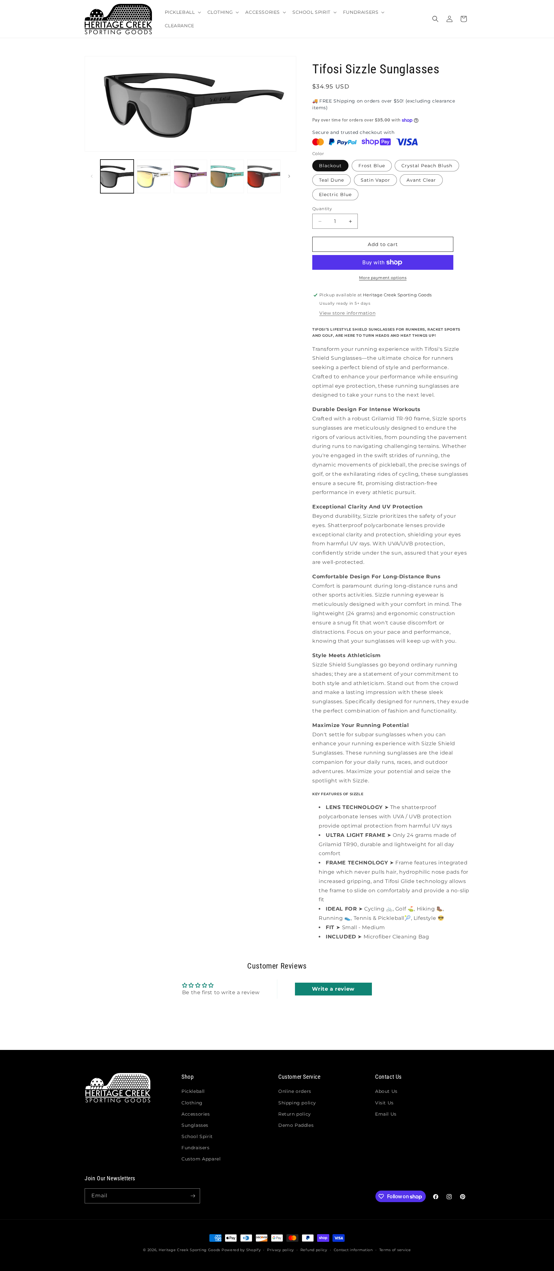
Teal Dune (331, 180)
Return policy (294, 1114)
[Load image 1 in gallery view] (117, 176)
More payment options (383, 277)
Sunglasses (194, 1125)
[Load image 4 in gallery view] (227, 176)
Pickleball (193, 1091)
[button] (182, 12)
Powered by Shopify (241, 1250)
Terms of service (395, 1250)
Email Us (386, 1114)
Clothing (192, 1103)
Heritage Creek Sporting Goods (189, 1250)
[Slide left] (92, 176)
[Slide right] (289, 176)
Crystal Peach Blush (426, 166)
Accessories (195, 1114)
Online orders (294, 1091)
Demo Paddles (296, 1125)
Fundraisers (195, 1148)
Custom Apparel (201, 1159)
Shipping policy (297, 1103)
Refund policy (313, 1250)
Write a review (333, 989)
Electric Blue (335, 194)
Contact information (353, 1250)
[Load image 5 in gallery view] (264, 176)
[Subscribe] (193, 1195)
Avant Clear (421, 180)
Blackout (330, 166)
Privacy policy (280, 1250)
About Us (386, 1091)
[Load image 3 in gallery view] (190, 176)
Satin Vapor (375, 180)
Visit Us (384, 1103)
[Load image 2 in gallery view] (153, 176)
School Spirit (197, 1136)
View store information (347, 313)
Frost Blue (371, 166)
